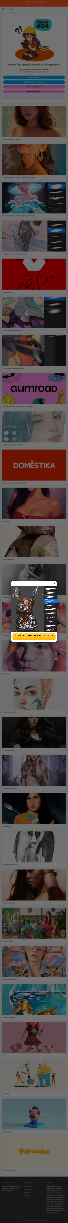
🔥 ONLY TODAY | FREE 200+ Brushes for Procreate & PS (34, 637)
